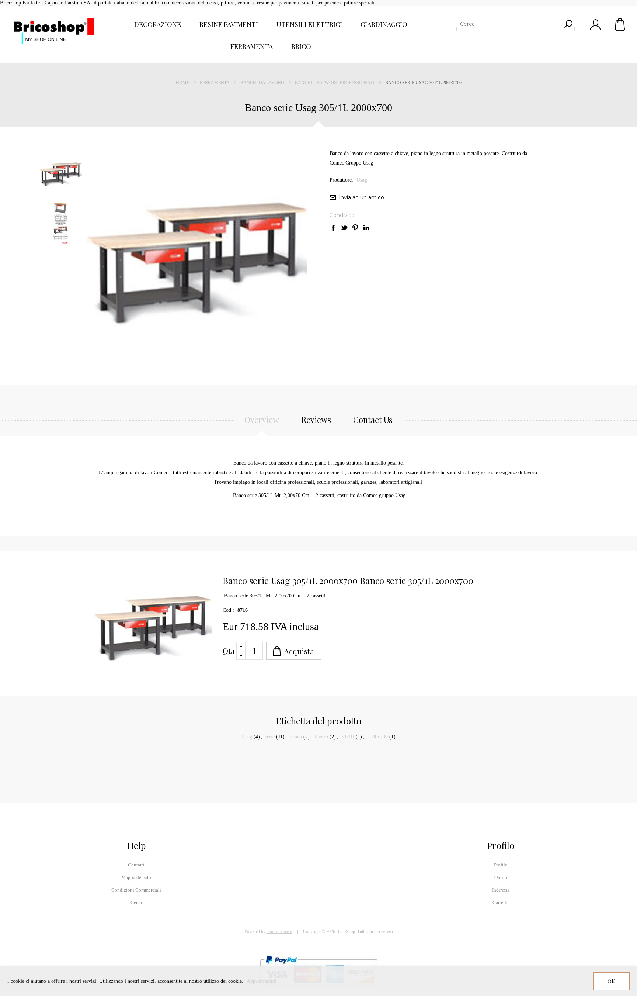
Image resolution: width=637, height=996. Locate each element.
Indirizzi (500, 890)
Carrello (620, 24)
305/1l (347, 737)
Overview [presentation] (261, 419)
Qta (229, 651)
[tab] (261, 423)
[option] (62, 173)
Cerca (136, 902)
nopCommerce (279, 931)
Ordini (500, 877)
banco (296, 737)
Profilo (501, 865)
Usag (361, 180)
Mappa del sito (136, 877)
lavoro (321, 737)
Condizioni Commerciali (136, 890)
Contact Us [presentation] (373, 419)
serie (270, 737)
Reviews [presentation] (316, 419)
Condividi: (342, 215)
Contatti (136, 865)
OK (611, 981)
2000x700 (377, 737)
